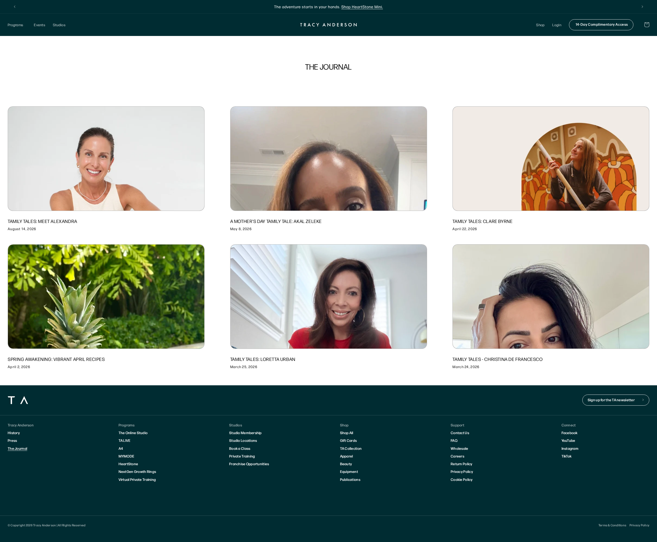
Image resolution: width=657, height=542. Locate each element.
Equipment (349, 471)
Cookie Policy (462, 479)
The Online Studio (133, 432)
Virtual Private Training (137, 479)
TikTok (567, 456)
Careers (457, 456)
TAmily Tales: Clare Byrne (482, 221)
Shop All (346, 432)
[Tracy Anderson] (328, 24)
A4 (121, 448)
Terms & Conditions (612, 525)
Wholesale (459, 448)
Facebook (570, 432)
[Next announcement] (642, 7)
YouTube (568, 440)
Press (12, 440)
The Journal (17, 448)
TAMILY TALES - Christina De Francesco (497, 359)
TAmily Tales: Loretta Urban (262, 359)
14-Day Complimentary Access (602, 24)
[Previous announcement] (14, 7)
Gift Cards (348, 440)
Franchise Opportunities (249, 463)
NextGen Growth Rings (137, 471)
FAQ (454, 440)
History (14, 432)
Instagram (570, 448)
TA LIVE (125, 440)
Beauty (346, 463)
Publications (350, 479)
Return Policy (461, 463)
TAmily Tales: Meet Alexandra (42, 221)
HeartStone (128, 463)
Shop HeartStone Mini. (362, 6)
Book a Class (239, 448)
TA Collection (351, 448)
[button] (17, 25)
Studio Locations (243, 440)
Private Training (242, 456)
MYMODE (126, 456)
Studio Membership (245, 432)
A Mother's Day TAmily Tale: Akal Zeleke (276, 221)
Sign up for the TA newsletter (611, 399)
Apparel (346, 456)
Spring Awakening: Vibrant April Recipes (56, 359)
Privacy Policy (462, 471)
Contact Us (460, 432)
